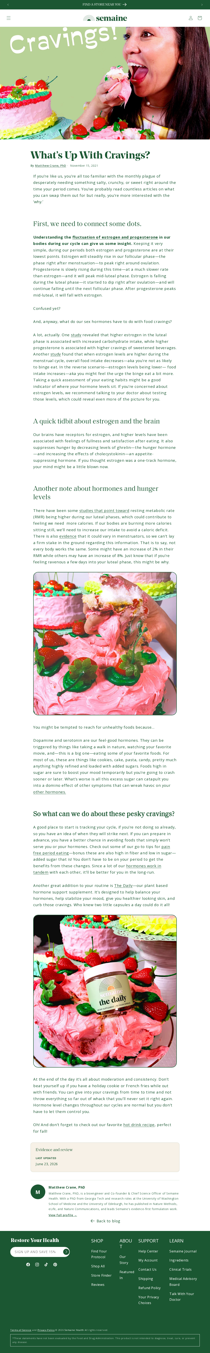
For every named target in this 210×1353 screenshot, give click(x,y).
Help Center (148, 1251)
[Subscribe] (66, 1252)
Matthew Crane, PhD (50, 166)
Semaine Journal (182, 1251)
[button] (8, 18)
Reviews (97, 1284)
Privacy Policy (46, 1329)
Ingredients (179, 1260)
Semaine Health (74, 1329)
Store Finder (101, 1275)
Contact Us (147, 1269)
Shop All (98, 1266)
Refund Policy (149, 1288)
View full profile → (63, 1215)
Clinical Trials (180, 1269)
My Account (148, 1260)
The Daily (123, 885)
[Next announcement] (202, 5)
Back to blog (108, 1220)
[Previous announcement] (8, 5)
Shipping (145, 1278)
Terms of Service (20, 1329)
